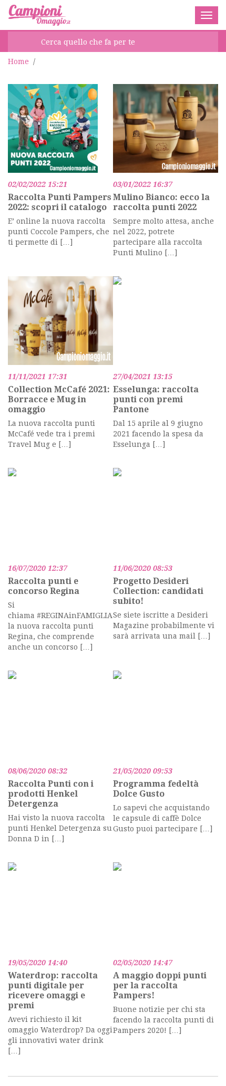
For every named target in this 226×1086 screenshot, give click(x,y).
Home (18, 61)
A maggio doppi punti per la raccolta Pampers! (160, 985)
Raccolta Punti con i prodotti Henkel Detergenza (51, 794)
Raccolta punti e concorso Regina (43, 586)
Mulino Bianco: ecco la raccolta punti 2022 (161, 202)
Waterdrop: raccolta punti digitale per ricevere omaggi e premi (53, 990)
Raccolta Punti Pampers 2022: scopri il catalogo (59, 202)
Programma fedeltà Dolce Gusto (156, 789)
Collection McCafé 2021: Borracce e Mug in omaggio (59, 399)
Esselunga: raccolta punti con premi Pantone (156, 399)
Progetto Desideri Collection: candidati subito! (158, 591)
